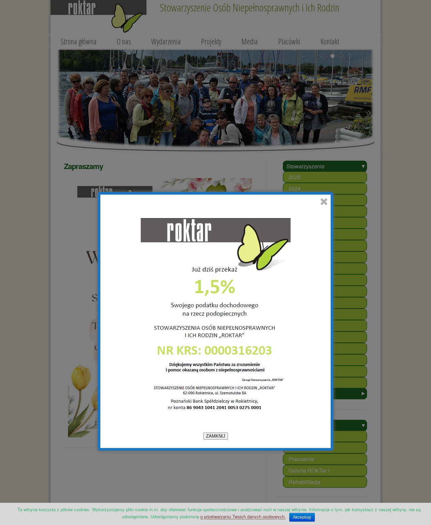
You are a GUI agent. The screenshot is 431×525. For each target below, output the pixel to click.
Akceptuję (302, 517)
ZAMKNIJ (215, 436)
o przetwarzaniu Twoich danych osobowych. (243, 516)
